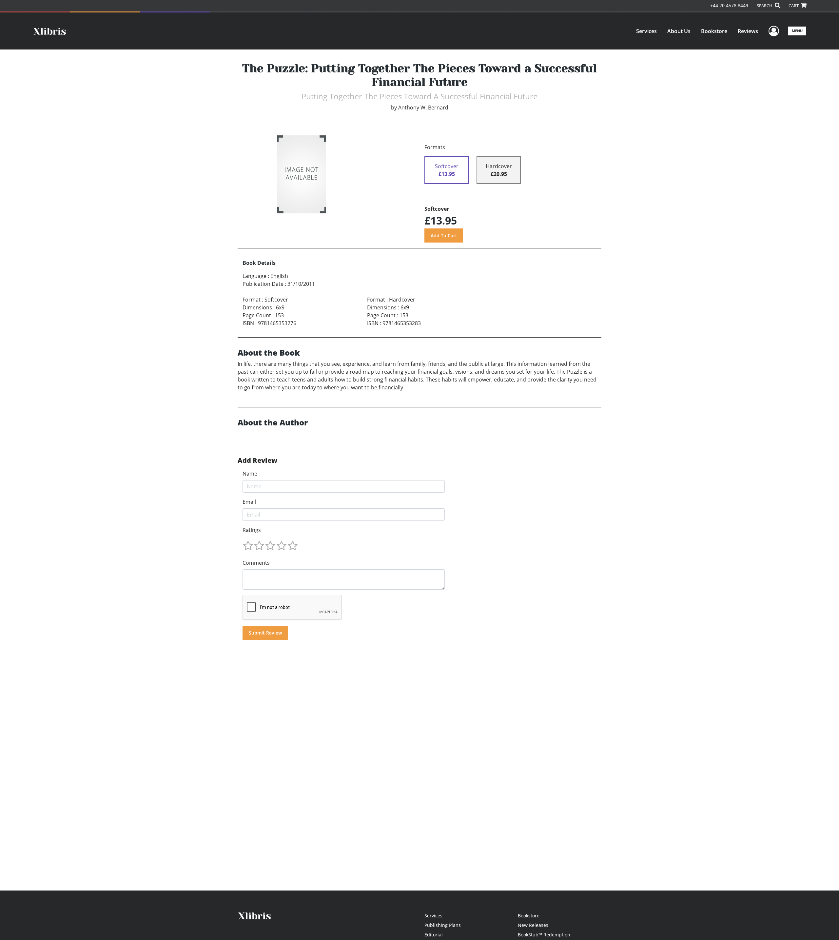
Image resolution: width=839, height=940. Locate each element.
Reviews (748, 31)
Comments (256, 562)
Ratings (252, 530)
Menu (797, 30)
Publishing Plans (442, 925)
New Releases (533, 925)
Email (249, 501)
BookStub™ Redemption (544, 934)
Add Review (257, 460)
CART (794, 6)
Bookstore (714, 31)
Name (250, 473)
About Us (679, 31)
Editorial (433, 934)
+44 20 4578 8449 (729, 5)
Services (646, 31)
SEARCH (765, 6)
